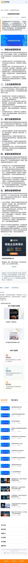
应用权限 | (13, 550)
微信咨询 (6, 561)
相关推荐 (4, 400)
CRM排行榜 (19, 294)
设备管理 (6, 287)
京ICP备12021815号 (20, 552)
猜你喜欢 (14, 400)
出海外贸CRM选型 (16, 296)
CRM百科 (24, 296)
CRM (2, 10)
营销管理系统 (3, 298)
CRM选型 (2, 294)
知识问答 (6, 10)
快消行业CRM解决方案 (5, 296)
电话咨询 (14, 561)
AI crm (24, 294)
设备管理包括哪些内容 (6, 303)
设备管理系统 (15, 287)
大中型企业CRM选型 (10, 294)
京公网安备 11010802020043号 (11, 552)
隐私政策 (16, 550)
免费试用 (22, 561)
